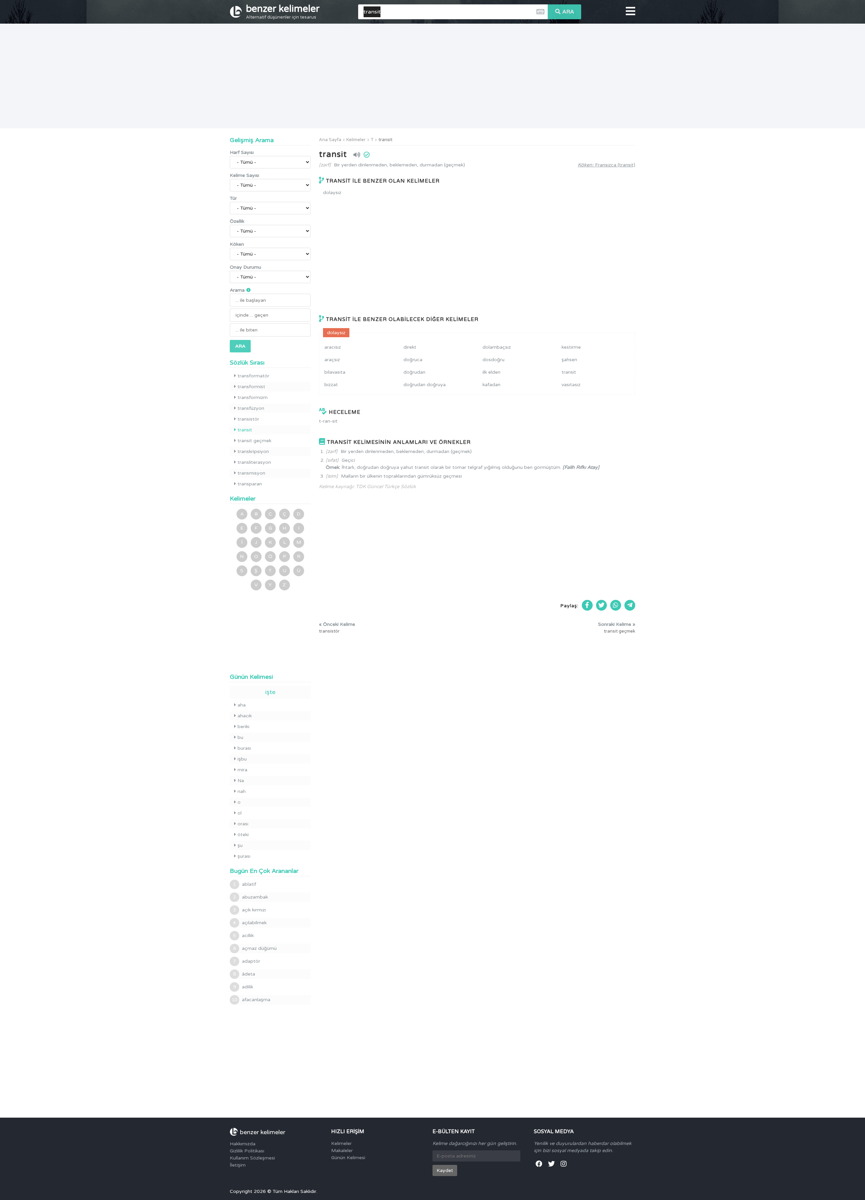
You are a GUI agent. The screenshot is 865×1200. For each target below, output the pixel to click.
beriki (243, 726)
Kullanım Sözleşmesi (252, 1158)
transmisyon (251, 473)
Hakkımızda (242, 1144)
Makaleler (342, 1150)
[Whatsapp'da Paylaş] (615, 605)
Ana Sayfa (330, 139)
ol (240, 813)
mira (242, 770)
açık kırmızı (249, 910)
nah (242, 791)
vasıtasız (571, 385)
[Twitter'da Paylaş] (601, 605)
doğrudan (414, 372)
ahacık (245, 716)
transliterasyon (254, 462)
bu (240, 737)
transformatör (253, 376)
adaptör (246, 961)
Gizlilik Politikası (247, 1151)
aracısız (332, 347)
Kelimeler (356, 139)
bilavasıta (334, 372)
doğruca (412, 360)
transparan (250, 484)
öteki (243, 834)
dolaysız (332, 192)
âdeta (244, 974)
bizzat (331, 385)
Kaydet (445, 1170)
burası (244, 748)
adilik (243, 987)
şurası (244, 856)
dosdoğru (493, 360)
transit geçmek (254, 441)
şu (240, 845)
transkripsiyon (253, 451)
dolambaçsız (497, 347)
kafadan (491, 385)
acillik (243, 935)
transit (385, 139)
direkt (409, 347)
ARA (568, 11)
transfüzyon (251, 408)
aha (242, 705)
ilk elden (491, 372)
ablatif (244, 884)
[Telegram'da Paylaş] (629, 605)
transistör (248, 419)
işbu (242, 759)
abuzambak (250, 897)
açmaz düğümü (255, 948)
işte (270, 692)
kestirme (571, 347)
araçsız (332, 360)
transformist (251, 387)
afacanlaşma (251, 1000)
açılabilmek (250, 923)
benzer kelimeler (283, 11)
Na (241, 780)
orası (243, 824)
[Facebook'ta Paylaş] (587, 605)
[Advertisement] (432, 76)
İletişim (238, 1165)
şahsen (569, 360)
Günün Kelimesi (348, 1158)
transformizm (253, 397)
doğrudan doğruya (424, 385)
